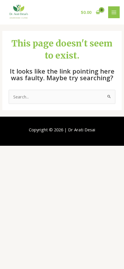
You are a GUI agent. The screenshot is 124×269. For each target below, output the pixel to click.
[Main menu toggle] (114, 12)
